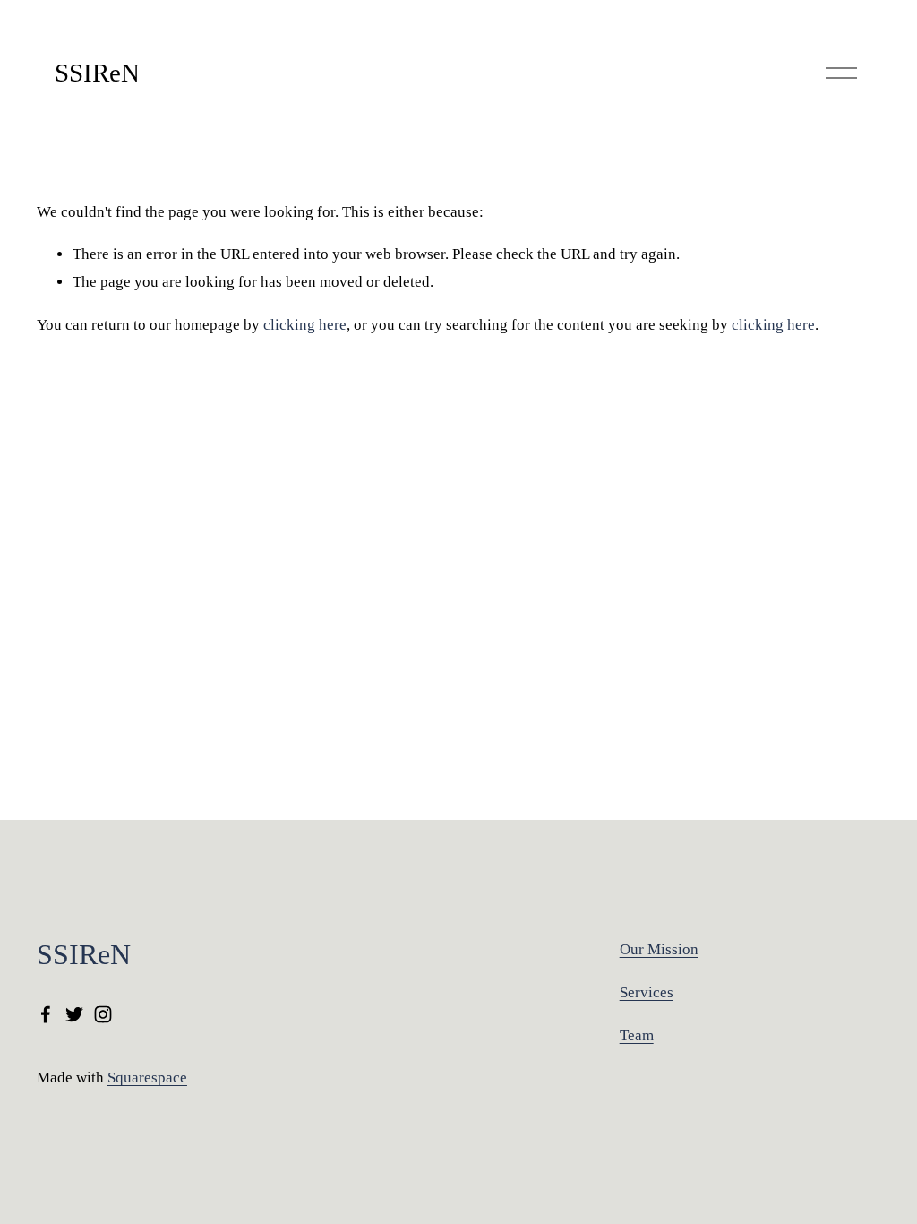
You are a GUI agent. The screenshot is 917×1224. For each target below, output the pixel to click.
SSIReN (97, 72)
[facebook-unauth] (46, 1014)
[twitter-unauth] (74, 1014)
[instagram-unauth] (103, 1014)
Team (637, 1035)
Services (646, 992)
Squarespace (147, 1077)
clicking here (305, 324)
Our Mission (659, 949)
